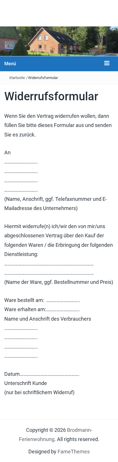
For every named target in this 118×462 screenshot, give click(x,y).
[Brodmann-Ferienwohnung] (59, 41)
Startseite (17, 78)
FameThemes (74, 451)
